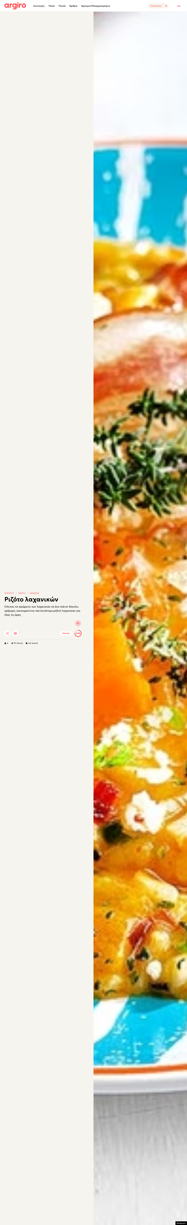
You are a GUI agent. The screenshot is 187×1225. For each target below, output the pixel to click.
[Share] (7, 633)
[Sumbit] (166, 6)
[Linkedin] (32, 633)
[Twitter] (24, 633)
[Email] (48, 633)
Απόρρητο (181, 1223)
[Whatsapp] (40, 633)
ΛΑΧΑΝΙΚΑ (34, 593)
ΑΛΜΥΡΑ (21, 593)
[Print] (15, 633)
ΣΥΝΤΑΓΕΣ (9, 593)
